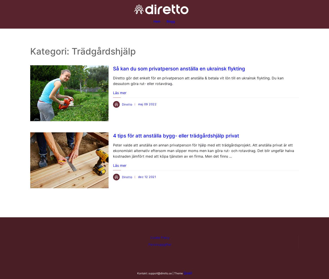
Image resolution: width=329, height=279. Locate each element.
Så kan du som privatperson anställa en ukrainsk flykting (179, 69)
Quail (188, 273)
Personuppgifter (159, 244)
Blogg (171, 21)
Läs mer (119, 93)
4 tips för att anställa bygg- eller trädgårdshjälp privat (176, 136)
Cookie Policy (160, 237)
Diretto (127, 104)
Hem (157, 21)
